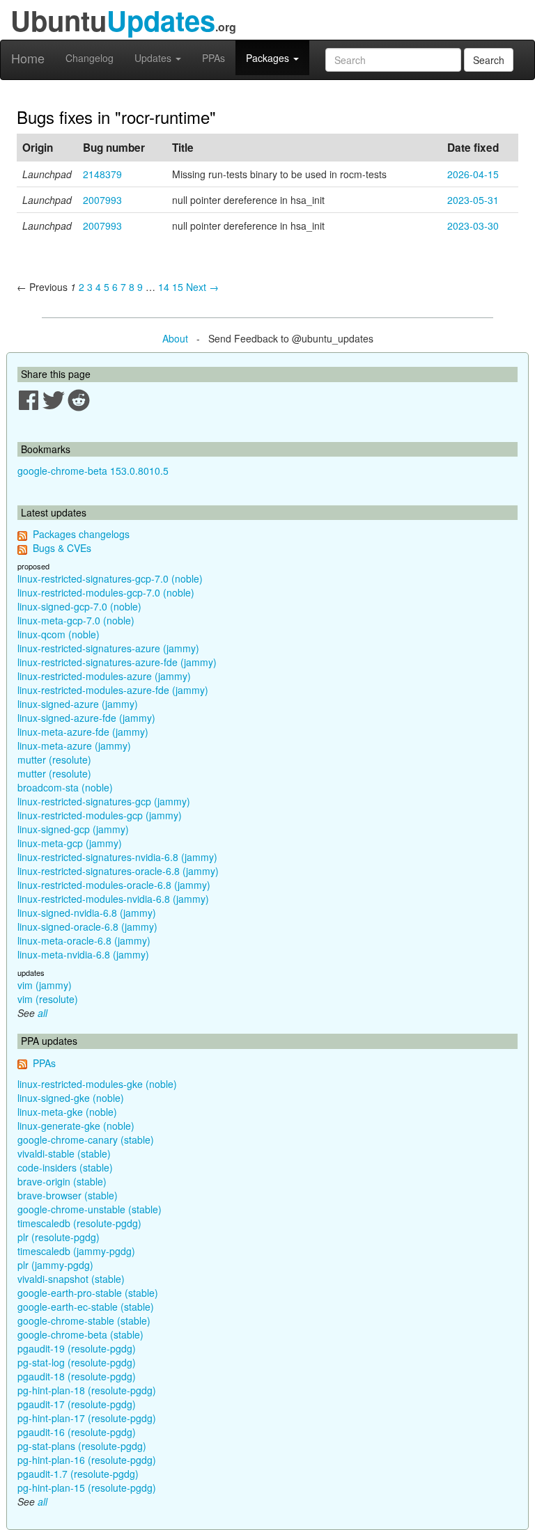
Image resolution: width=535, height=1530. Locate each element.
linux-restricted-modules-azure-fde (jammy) (112, 690)
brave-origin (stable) (62, 1181)
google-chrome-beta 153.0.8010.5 (93, 471)
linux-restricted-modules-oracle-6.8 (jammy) (113, 885)
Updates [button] (154, 58)
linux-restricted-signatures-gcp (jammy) (103, 801)
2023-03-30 (473, 225)
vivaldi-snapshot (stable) (71, 1279)
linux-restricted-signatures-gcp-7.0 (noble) (110, 578)
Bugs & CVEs (62, 548)
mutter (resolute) (54, 759)
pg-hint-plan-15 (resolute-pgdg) (86, 1487)
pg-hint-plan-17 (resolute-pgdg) (86, 1418)
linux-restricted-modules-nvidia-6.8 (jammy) (113, 899)
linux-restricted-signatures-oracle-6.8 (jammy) (118, 871)
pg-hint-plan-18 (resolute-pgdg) (86, 1390)
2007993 (102, 200)
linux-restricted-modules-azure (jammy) (104, 676)
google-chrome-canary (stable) (85, 1139)
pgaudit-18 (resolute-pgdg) (76, 1376)
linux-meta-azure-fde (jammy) (82, 732)
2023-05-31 (473, 200)
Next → (202, 287)
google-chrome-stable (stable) (83, 1320)
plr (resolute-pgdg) (58, 1237)
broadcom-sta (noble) (65, 787)
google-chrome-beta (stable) (80, 1334)
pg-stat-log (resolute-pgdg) (76, 1362)
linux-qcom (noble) (58, 634)
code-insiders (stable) (65, 1167)
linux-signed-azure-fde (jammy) (86, 718)
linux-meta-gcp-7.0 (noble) (75, 620)
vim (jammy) (44, 985)
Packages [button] (269, 58)
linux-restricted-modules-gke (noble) (97, 1084)
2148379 (102, 174)
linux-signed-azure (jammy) (77, 704)
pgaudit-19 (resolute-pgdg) (76, 1348)
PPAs (213, 58)
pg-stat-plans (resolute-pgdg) (81, 1446)
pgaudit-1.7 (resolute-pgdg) (78, 1474)
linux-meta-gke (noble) (67, 1112)
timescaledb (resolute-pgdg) (79, 1223)
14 (163, 287)
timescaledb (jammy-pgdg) (76, 1251)
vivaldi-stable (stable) (64, 1153)
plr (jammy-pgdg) (55, 1265)
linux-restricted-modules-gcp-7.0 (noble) (105, 592)
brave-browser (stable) (67, 1195)
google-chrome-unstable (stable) (89, 1209)
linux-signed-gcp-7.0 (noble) (79, 606)
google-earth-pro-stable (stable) (87, 1293)
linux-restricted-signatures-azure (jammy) (108, 648)
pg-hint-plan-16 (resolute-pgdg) (86, 1460)
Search (488, 60)
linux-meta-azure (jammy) (74, 745)
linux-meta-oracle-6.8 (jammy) (83, 940)
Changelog (89, 58)
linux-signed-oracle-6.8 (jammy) (87, 926)
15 (177, 287)
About (175, 338)
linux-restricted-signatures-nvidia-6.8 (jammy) (117, 857)
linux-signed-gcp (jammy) (73, 829)
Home (28, 58)
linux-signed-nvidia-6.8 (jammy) (86, 913)
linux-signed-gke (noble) (70, 1098)
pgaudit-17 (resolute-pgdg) (76, 1404)
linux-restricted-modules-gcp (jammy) (99, 815)
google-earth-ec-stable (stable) (85, 1307)
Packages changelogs (81, 534)
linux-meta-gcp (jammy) (69, 843)
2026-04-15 (473, 174)
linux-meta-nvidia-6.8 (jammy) (83, 954)
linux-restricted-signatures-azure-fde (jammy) (117, 662)
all (42, 1013)
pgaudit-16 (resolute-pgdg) (76, 1432)
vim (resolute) (47, 999)
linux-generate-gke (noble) (75, 1126)
